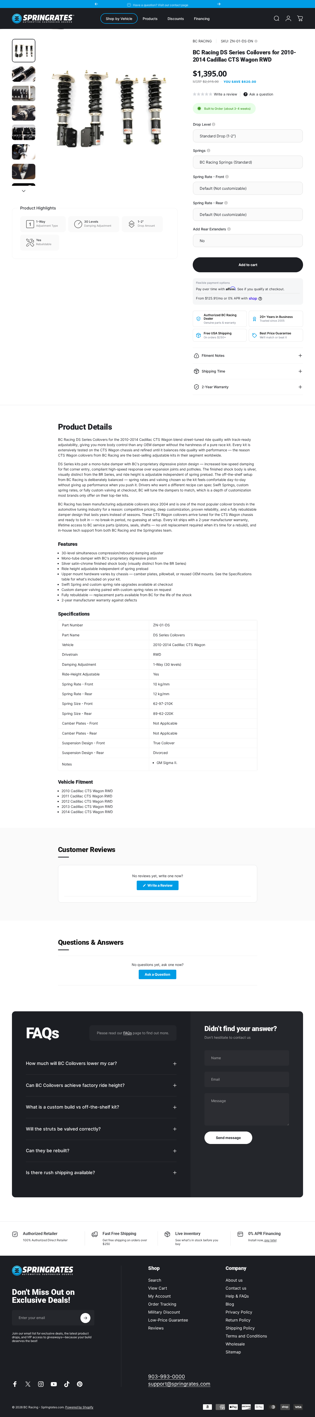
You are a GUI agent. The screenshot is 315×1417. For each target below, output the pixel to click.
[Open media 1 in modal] (108, 108)
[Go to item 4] (23, 113)
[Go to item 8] (23, 192)
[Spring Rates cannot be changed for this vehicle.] (227, 177)
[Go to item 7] (23, 171)
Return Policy (238, 1320)
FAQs (127, 1033)
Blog (230, 1304)
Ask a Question (160, 975)
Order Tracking (162, 1304)
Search (154, 1280)
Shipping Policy (240, 1327)
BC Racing (202, 41)
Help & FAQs (237, 1296)
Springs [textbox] (215, 150)
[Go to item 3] (23, 93)
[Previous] (96, 4)
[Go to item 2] (23, 74)
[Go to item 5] (23, 132)
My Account (159, 1296)
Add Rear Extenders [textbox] (227, 229)
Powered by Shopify (79, 1407)
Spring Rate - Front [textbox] (225, 177)
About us (234, 1280)
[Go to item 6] (23, 152)
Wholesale (235, 1343)
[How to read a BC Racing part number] (255, 41)
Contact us (236, 1288)
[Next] (218, 4)
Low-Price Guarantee (168, 1320)
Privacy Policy (239, 1312)
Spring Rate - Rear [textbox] (225, 203)
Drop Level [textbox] (219, 124)
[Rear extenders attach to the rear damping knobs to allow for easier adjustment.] (229, 229)
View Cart (157, 1288)
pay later (270, 1240)
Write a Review (163, 886)
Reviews (156, 1327)
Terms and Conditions (246, 1335)
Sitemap (233, 1351)
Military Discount (164, 1312)
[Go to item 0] (23, 50)
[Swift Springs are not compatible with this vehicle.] (208, 150)
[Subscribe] (85, 1318)
